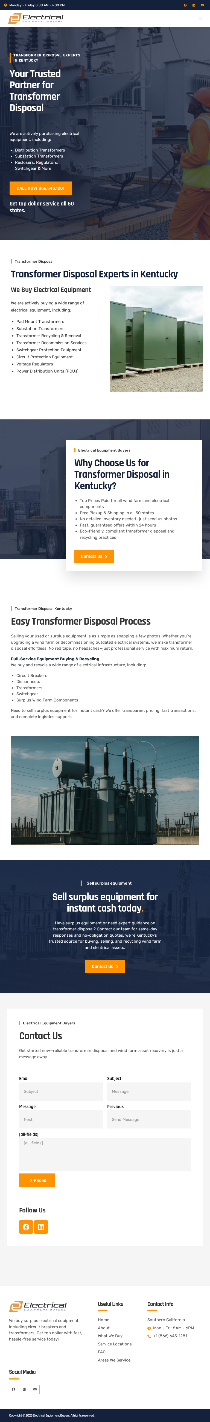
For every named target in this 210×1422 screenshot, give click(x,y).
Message (27, 1107)
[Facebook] (185, 5)
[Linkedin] (193, 5)
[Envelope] (202, 5)
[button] (200, 18)
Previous (115, 1107)
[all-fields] (28, 1134)
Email (24, 1079)
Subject (114, 1079)
